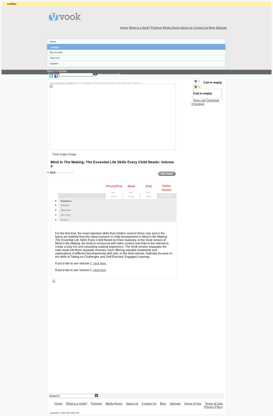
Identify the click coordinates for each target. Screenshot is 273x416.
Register (62, 71)
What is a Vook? (139, 27)
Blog (212, 27)
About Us (186, 27)
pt (54, 172)
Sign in (50, 71)
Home (124, 27)
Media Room (171, 27)
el (52, 172)
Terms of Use (192, 403)
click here (99, 270)
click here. (100, 263)
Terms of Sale (214, 403)
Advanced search (109, 74)
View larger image (64, 154)
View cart (55, 58)
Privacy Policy (213, 407)
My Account (56, 52)
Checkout (212, 100)
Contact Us (200, 27)
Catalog (55, 47)
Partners (156, 27)
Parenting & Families (65, 83)
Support (54, 63)
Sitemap (221, 27)
